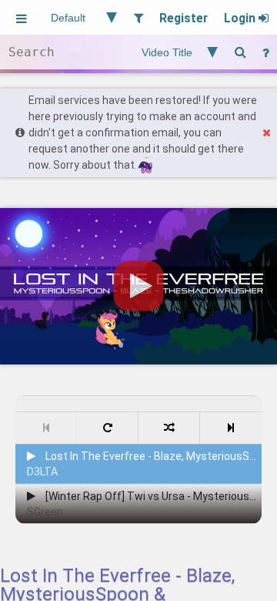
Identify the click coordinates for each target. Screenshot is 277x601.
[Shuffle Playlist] (169, 428)
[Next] (231, 428)
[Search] (240, 52)
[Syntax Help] (265, 52)
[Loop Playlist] (107, 428)
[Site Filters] (138, 17)
